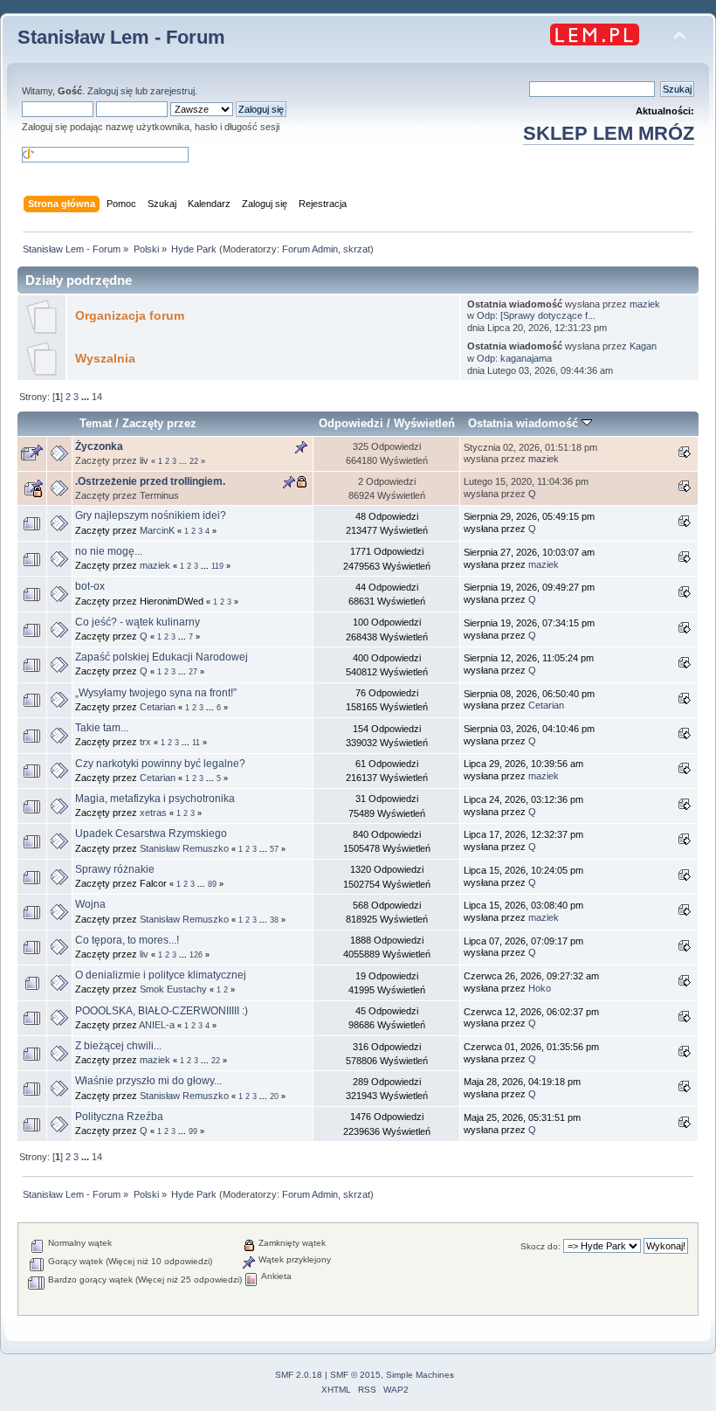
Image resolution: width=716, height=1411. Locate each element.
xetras (153, 812)
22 (193, 461)
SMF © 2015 (355, 1375)
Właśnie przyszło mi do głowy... (148, 1081)
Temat (95, 423)
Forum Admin (310, 249)
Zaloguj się (110, 91)
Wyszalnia (105, 358)
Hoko (539, 988)
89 (212, 884)
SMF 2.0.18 (298, 1375)
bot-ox (90, 586)
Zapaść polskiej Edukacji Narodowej (161, 657)
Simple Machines (420, 1375)
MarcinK (157, 530)
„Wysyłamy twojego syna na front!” (156, 693)
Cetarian (158, 707)
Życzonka (99, 446)
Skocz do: (540, 1246)
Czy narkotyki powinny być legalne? (160, 763)
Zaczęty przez (159, 423)
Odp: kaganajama (514, 358)
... (86, 396)
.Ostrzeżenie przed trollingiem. (150, 481)
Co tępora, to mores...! (127, 940)
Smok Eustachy (173, 989)
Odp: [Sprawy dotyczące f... (536, 315)
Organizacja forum (129, 315)
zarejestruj (172, 91)
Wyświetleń (424, 423)
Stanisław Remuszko (184, 848)
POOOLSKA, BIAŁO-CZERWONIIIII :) (161, 1011)
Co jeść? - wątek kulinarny (137, 622)
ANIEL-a (157, 1025)
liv (144, 460)
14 (97, 396)
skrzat (356, 249)
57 (274, 849)
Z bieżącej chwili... (118, 1046)
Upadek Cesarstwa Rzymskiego (151, 833)
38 (274, 920)
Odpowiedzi (351, 423)
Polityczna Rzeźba (119, 1116)
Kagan (643, 346)
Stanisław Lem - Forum (121, 37)
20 (274, 1096)
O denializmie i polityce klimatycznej (160, 975)
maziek (645, 304)
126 (196, 955)
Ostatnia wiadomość (525, 423)
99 (193, 1131)
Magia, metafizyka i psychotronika (155, 798)
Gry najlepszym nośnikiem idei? (150, 515)
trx (145, 742)
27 (193, 671)
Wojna (90, 904)
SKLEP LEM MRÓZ (608, 133)
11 (196, 742)
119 (217, 566)
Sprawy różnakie (115, 869)
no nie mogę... (108, 551)
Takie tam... (101, 728)
